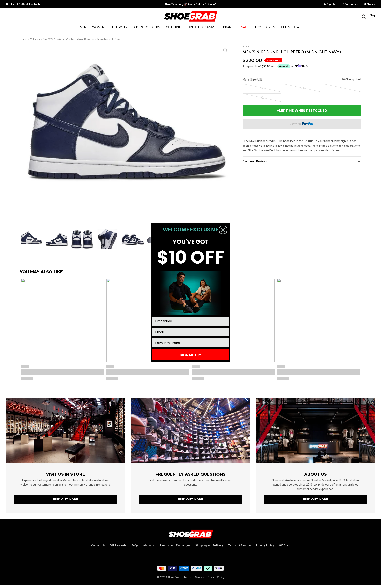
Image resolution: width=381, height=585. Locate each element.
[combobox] (189, 343)
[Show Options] (225, 343)
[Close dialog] (223, 230)
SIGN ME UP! (190, 354)
